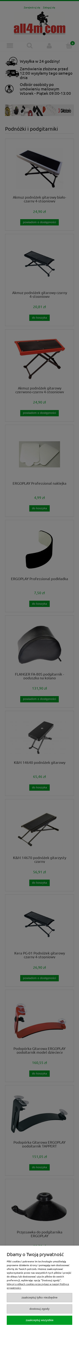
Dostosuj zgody (39, 1308)
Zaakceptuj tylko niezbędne (39, 1297)
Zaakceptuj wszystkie (40, 1320)
